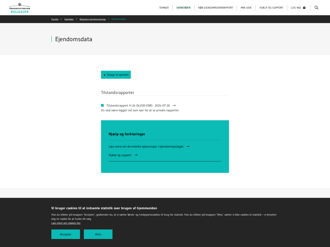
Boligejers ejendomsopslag (93, 19)
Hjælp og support (271, 7)
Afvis (98, 234)
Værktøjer (183, 7)
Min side (246, 7)
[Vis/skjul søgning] (316, 7)
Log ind (296, 7)
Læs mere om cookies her (66, 223)
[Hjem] (20, 7)
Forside (54, 19)
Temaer (164, 7)
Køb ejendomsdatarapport (215, 7)
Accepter (65, 234)
